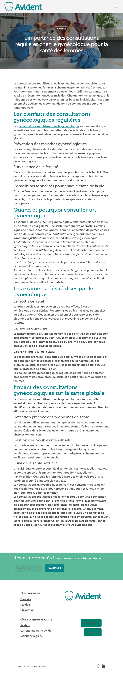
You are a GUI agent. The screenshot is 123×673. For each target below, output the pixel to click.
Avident (25, 625)
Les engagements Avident (37, 630)
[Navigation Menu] (117, 6)
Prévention (27, 609)
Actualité (61, 28)
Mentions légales (31, 636)
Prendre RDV (91, 623)
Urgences (93, 632)
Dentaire (25, 599)
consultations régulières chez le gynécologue (49, 126)
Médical (25, 604)
